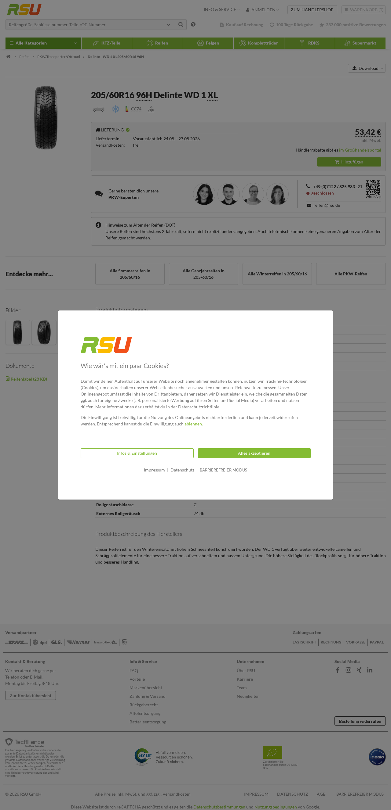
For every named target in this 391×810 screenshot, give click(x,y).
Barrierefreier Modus (223, 470)
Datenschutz (182, 469)
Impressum (154, 469)
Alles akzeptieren (254, 453)
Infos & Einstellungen (137, 453)
